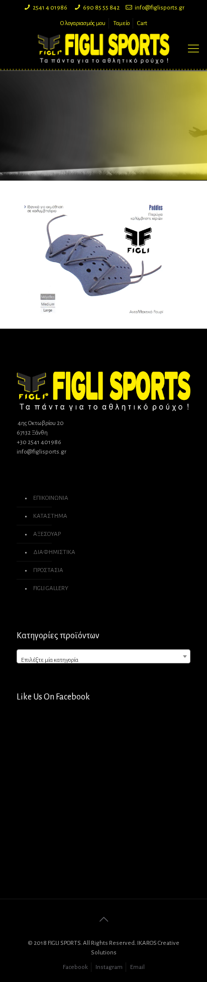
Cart (142, 23)
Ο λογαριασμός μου (83, 23)
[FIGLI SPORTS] (103, 49)
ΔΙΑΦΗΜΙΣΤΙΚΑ (54, 552)
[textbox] (103, 660)
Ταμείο (121, 23)
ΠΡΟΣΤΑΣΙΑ (48, 570)
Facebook (75, 967)
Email (137, 967)
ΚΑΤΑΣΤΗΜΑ (50, 516)
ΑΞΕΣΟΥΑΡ (47, 534)
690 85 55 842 (101, 8)
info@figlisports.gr (159, 8)
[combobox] (103, 656)
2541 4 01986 (50, 8)
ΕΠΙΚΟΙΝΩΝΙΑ (50, 498)
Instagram (109, 967)
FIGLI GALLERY (50, 588)
